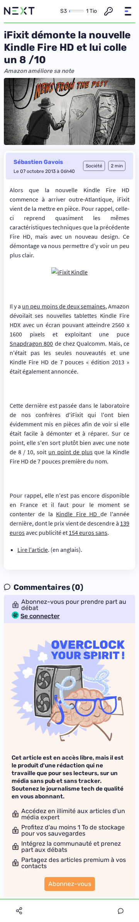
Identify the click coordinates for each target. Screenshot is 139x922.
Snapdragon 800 (31, 343)
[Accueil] (19, 11)
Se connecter (40, 616)
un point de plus (70, 452)
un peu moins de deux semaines (63, 306)
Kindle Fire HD (78, 514)
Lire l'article (32, 549)
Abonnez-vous (69, 884)
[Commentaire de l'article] (121, 911)
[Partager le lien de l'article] (18, 910)
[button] (127, 11)
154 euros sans (88, 532)
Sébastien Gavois (38, 162)
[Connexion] (108, 11)
